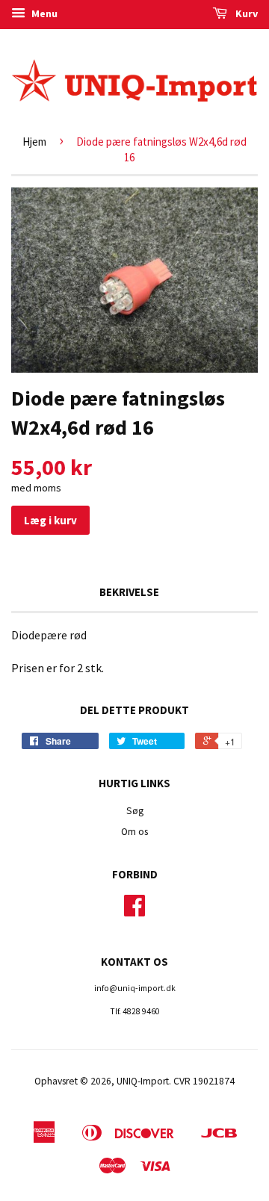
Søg (134, 810)
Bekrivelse (129, 592)
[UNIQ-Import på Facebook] (134, 910)
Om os (134, 831)
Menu (43, 13)
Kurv (245, 13)
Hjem (34, 141)
